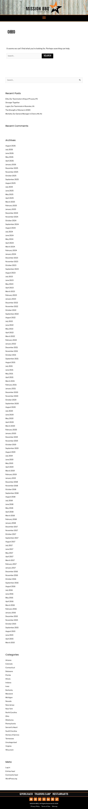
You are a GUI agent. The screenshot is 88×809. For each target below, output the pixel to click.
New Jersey (9, 705)
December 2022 (11, 303)
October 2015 (10, 624)
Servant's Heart (11, 727)
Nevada (8, 701)
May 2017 (9, 553)
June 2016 (9, 594)
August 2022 (10, 318)
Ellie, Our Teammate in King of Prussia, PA (21, 99)
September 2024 (12, 224)
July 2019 (9, 456)
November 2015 (11, 620)
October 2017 (10, 534)
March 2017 (10, 560)
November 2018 (11, 486)
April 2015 (9, 639)
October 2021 (10, 355)
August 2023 (10, 273)
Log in (7, 767)
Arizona (8, 660)
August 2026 (10, 146)
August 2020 (10, 407)
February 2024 (11, 250)
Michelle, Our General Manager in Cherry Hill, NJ (23, 114)
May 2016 (9, 598)
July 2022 (9, 321)
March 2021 (10, 381)
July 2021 (9, 366)
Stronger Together (12, 103)
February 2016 (11, 609)
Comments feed (11, 775)
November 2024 (11, 217)
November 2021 (11, 351)
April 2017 (9, 557)
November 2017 (11, 530)
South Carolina (11, 731)
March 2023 (10, 291)
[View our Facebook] (31, 799)
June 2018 (9, 504)
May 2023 (9, 284)
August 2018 (10, 497)
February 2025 (11, 206)
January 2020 (10, 433)
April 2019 (9, 467)
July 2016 (9, 590)
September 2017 (11, 538)
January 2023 (10, 299)
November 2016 (11, 575)
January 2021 (10, 389)
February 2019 (11, 474)
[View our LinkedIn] (48, 799)
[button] (44, 17)
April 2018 (9, 512)
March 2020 (10, 426)
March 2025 (10, 202)
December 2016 (11, 572)
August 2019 (10, 452)
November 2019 (11, 441)
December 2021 (11, 347)
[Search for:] (24, 56)
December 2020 (11, 392)
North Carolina (11, 712)
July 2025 (9, 187)
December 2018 (11, 482)
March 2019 (10, 471)
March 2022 (10, 336)
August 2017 (10, 542)
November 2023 (11, 262)
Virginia (8, 746)
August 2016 (10, 586)
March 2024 (10, 247)
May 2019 (9, 463)
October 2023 (10, 265)
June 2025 (9, 191)
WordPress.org (11, 779)
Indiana (8, 683)
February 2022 (11, 340)
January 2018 (10, 523)
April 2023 (9, 288)
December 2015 (11, 616)
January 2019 (10, 478)
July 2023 (9, 277)
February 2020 (11, 430)
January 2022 (10, 344)
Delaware (9, 671)
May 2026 (9, 157)
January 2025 (10, 209)
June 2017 (9, 549)
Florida (8, 675)
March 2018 (10, 516)
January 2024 (10, 254)
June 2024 (9, 235)
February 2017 (11, 564)
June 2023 (9, 280)
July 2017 (9, 545)
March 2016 (10, 605)
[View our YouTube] (44, 799)
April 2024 (9, 243)
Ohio (7, 716)
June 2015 (9, 635)
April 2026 (9, 161)
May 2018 (9, 508)
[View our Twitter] (39, 799)
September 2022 (12, 314)
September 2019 (11, 448)
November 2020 (11, 396)
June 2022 (9, 325)
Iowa (7, 686)
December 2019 (11, 437)
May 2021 (9, 374)
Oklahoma (9, 720)
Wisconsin (9, 750)
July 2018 (9, 501)
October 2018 (10, 489)
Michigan (9, 697)
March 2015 (10, 643)
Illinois (8, 679)
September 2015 (11, 628)
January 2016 (10, 613)
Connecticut (10, 668)
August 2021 (10, 362)
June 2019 (9, 460)
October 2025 (10, 176)
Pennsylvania (10, 724)
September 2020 (12, 404)
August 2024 (10, 228)
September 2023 (12, 269)
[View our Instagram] (35, 799)
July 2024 (9, 232)
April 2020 (9, 422)
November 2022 (11, 306)
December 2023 (11, 258)
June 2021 (9, 370)
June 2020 (9, 415)
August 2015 (10, 631)
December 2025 (11, 168)
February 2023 (11, 295)
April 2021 (9, 377)
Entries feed (10, 771)
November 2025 (11, 172)
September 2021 (11, 359)
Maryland (9, 694)
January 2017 (10, 568)
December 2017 (11, 527)
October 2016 (10, 579)
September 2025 (12, 179)
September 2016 (11, 583)
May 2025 (9, 194)
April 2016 (9, 601)
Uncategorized (11, 742)
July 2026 (9, 150)
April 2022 (9, 333)
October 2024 (10, 221)
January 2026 (10, 165)
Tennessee (9, 739)
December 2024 (11, 213)
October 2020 (10, 400)
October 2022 (10, 310)
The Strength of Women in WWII (17, 110)
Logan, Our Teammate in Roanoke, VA (19, 106)
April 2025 (9, 198)
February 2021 (11, 385)
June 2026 (9, 153)
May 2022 (9, 329)
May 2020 (9, 418)
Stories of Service (12, 735)
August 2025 (10, 183)
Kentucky (9, 690)
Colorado (9, 664)
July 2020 (9, 411)
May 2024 (9, 239)
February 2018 (11, 519)
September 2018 (11, 493)
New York (9, 709)
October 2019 (10, 445)
